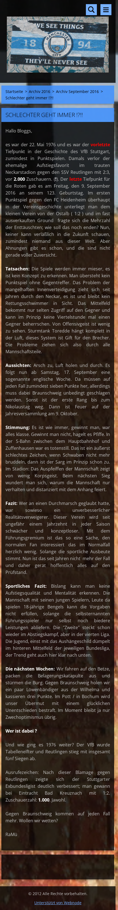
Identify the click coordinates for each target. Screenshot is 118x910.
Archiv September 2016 (77, 91)
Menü (105, 9)
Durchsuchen (91, 9)
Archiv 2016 (39, 91)
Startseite (14, 91)
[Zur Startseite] (58, 38)
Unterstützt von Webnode (58, 902)
